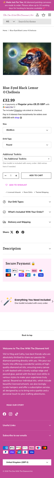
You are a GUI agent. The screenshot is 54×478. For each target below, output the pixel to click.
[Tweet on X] (12, 232)
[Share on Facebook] (17, 232)
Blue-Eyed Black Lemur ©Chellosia (23, 30)
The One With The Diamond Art (20, 471)
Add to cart (36, 175)
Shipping (18, 110)
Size (5, 124)
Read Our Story (15, 405)
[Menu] (50, 15)
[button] (43, 15)
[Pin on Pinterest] (23, 232)
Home (5, 30)
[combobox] (27, 21)
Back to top (27, 335)
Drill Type (7, 139)
